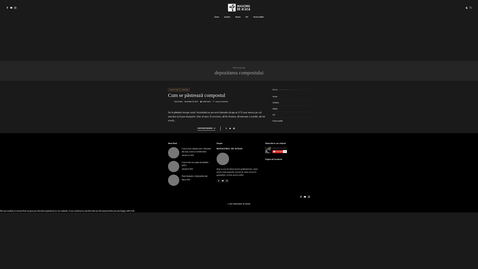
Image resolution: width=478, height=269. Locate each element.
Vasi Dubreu (178, 101)
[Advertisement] (239, 39)
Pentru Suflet (258, 17)
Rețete (238, 17)
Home (216, 17)
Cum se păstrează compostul (196, 95)
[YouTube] (11, 8)
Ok (133, 211)
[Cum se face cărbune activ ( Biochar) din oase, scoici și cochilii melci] (173, 152)
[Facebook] (7, 8)
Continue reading (204, 128)
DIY (247, 17)
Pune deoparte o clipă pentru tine (195, 176)
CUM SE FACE (174, 90)
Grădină (227, 17)
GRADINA (184, 90)
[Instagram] (15, 8)
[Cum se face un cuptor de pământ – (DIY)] (173, 166)
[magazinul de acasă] (239, 8)
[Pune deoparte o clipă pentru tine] (173, 180)
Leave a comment (221, 101)
